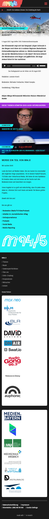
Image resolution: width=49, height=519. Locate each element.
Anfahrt (5, 286)
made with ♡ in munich (24, 515)
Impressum (25, 505)
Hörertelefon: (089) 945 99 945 (13, 508)
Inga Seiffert (14, 41)
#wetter (4, 98)
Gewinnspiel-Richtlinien (10, 269)
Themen (5, 262)
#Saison (33, 96)
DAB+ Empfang (8, 276)
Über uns (6, 272)
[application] (24, 66)
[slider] (43, 66)
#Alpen (4, 96)
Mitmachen (6, 282)
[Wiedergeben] (5, 66)
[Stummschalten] (38, 66)
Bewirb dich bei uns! (8, 198)
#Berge (9, 96)
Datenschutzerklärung (10, 505)
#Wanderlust (41, 96)
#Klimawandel (17, 96)
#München (26, 96)
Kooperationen (7, 279)
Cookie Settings (32, 508)
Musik (5, 265)
